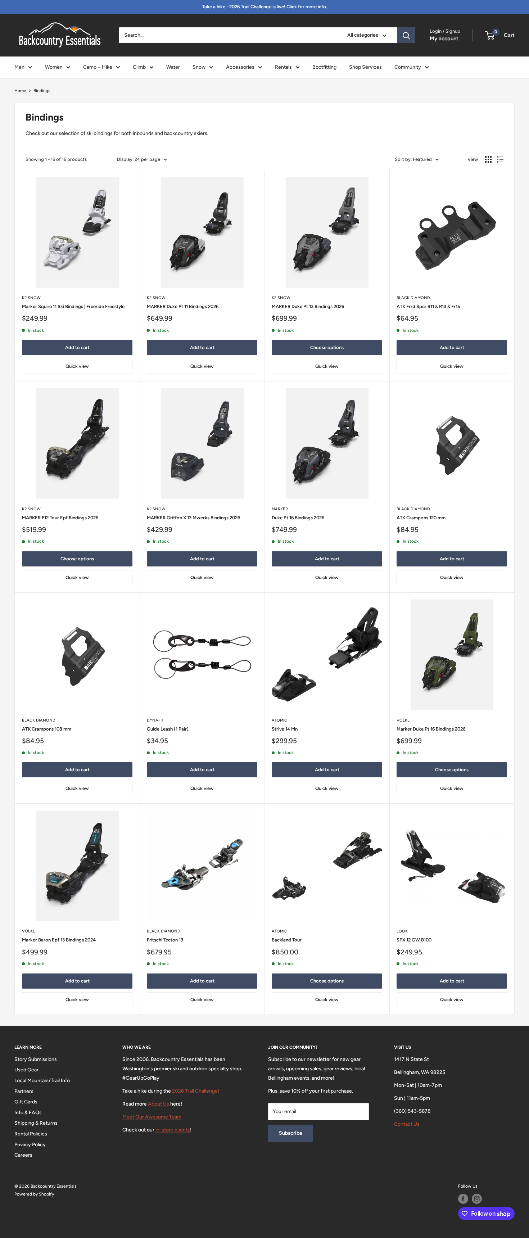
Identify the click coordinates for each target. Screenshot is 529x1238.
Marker (280, 509)
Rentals (283, 67)
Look (402, 931)
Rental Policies (30, 1134)
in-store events (172, 1130)
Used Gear (26, 1070)
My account (444, 38)
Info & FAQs (28, 1113)
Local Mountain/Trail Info (42, 1080)
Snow (199, 67)
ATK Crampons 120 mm (421, 517)
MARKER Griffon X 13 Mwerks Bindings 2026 (193, 517)
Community (407, 67)
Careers (23, 1155)
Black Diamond (413, 297)
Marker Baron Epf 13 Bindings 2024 (59, 940)
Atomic (279, 720)
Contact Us (407, 1124)
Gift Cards (25, 1102)
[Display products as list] (500, 159)
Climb (139, 67)
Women (54, 67)
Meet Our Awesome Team (151, 1117)
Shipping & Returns (36, 1123)
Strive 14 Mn (285, 729)
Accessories (240, 67)
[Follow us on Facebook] (463, 1199)
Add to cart (77, 347)
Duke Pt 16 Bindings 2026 (298, 517)
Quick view (77, 366)
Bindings (41, 90)
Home (20, 90)
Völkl (403, 720)
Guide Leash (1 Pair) (168, 729)
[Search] (406, 35)
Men (19, 67)
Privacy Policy (30, 1145)
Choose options (327, 347)
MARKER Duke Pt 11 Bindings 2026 (182, 306)
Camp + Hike (97, 67)
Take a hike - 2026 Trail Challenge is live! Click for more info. (264, 6)
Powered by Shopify (34, 1194)
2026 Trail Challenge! (195, 1091)
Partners (23, 1091)
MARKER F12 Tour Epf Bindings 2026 (60, 517)
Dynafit (155, 720)
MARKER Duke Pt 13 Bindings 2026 (308, 306)
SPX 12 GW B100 (414, 940)
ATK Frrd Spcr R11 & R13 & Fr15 (428, 306)
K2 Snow (31, 297)
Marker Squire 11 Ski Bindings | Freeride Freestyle (73, 306)
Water (173, 67)
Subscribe (290, 1133)
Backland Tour (287, 940)
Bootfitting (324, 67)
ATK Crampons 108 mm (46, 729)
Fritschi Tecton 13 (165, 940)
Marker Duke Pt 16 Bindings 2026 (431, 729)
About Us (158, 1104)
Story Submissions (35, 1059)
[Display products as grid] (488, 159)
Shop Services (365, 67)
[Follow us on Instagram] (477, 1199)
